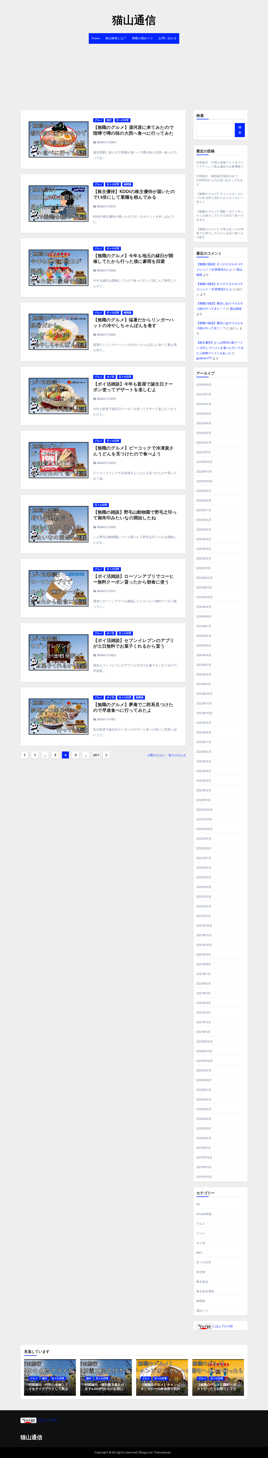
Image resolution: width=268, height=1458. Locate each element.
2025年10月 (204, 481)
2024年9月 (203, 607)
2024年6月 (203, 636)
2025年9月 (203, 491)
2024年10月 (204, 597)
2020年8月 (203, 1080)
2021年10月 (204, 945)
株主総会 (202, 1281)
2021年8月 (203, 964)
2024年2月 (203, 674)
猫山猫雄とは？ (116, 38)
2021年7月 (203, 974)
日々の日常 (122, 120)
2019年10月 (204, 1177)
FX (198, 1204)
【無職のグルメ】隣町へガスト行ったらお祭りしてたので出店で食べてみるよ (220, 215)
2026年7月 (203, 394)
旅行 (109, 120)
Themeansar (162, 1452)
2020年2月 (203, 1138)
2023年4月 (203, 771)
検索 (200, 116)
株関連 (127, 184)
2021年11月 (204, 935)
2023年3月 (203, 780)
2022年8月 (203, 848)
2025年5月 (203, 529)
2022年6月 (203, 867)
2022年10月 (204, 829)
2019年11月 (204, 1167)
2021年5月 (203, 993)
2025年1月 (203, 568)
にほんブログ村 (222, 1326)
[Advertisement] (134, 74)
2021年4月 (203, 1003)
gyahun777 (204, 358)
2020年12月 (204, 1041)
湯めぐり (202, 1310)
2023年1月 (203, 800)
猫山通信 (134, 21)
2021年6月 (203, 983)
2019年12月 (204, 1157)
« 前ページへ (156, 755)
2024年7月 (203, 626)
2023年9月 (203, 723)
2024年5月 (203, 645)
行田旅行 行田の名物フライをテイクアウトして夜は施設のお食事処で (48, 1389)
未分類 (200, 1272)
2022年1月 (203, 916)
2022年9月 (203, 838)
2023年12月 (204, 694)
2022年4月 (203, 887)
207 (96, 755)
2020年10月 (204, 1061)
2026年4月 (203, 423)
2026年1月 (203, 452)
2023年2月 (203, 790)
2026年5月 (203, 413)
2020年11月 (204, 1051)
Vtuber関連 (204, 1214)
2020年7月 (203, 1090)
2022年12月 (204, 809)
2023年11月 (204, 703)
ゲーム (200, 1233)
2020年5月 (203, 1109)
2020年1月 (203, 1148)
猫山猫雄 (236, 308)
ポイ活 (110, 376)
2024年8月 (203, 616)
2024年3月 (203, 665)
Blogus (144, 1452)
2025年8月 (203, 500)
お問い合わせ (167, 38)
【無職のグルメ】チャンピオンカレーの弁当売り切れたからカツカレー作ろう (220, 198)
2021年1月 (203, 1032)
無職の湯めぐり (142, 38)
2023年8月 (203, 732)
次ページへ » (177, 755)
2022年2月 (203, 906)
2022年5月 (203, 877)
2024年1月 (203, 684)
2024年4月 (203, 655)
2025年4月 (203, 539)
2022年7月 (203, 858)
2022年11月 (204, 819)
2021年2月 (203, 1022)
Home (96, 38)
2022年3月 (203, 896)
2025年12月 (204, 462)
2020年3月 (203, 1128)
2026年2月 (203, 442)
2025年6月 (203, 520)
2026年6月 (203, 404)
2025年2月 (203, 558)
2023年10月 (204, 713)
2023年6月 (203, 752)
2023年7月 (203, 742)
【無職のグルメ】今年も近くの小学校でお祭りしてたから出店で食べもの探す (220, 233)
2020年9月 (203, 1070)
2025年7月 (203, 510)
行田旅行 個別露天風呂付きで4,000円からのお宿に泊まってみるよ (219, 180)
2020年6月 (203, 1099)
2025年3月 (203, 549)
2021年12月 (204, 925)
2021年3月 (203, 1012)
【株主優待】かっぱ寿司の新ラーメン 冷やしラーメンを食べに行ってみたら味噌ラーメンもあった (220, 348)
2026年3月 (203, 433)
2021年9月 (203, 954)
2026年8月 (203, 384)
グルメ (98, 120)
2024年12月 (204, 578)
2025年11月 (204, 471)
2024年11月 (204, 587)
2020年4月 (203, 1119)
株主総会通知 (205, 1291)
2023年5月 (203, 761)
